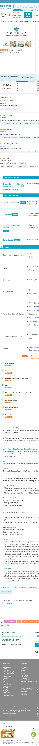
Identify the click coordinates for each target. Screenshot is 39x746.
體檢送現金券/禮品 (27, 10)
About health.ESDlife (8, 742)
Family (35, 743)
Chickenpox (24, 678)
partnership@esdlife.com (11, 713)
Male (4, 675)
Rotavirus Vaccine (25, 680)
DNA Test (5, 687)
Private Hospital (10, 621)
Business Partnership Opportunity (24, 742)
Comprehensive (7, 667)
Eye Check (5, 689)
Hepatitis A (23, 673)
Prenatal (5, 680)
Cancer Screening (7, 684)
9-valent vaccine (25, 668)
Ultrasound (5, 625)
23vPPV (23, 670)
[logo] (5, 10)
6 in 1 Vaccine (24, 676)
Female (5, 668)
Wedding (20, 743)
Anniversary (28, 743)
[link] (7, 726)
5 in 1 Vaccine (24, 675)
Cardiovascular (7, 676)
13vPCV (23, 672)
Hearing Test (6, 691)
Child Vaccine (24, 667)
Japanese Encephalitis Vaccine (29, 681)
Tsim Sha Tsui (6, 592)
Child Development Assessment (11, 694)
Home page (3, 15)
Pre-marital (6, 678)
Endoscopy (6, 683)
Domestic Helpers (7, 686)
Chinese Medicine (7, 692)
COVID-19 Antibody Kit (8, 673)
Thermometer (24, 691)
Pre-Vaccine (6, 670)
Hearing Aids (24, 694)
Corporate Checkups (8, 695)
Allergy (4, 681)
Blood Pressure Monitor (27, 688)
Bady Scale (24, 693)
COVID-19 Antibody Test (9, 672)
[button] (32, 44)
